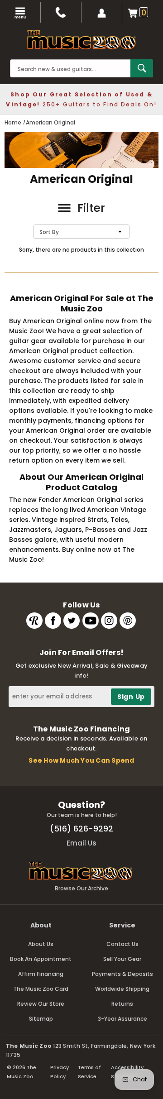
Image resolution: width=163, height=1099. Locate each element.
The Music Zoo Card (40, 989)
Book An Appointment (41, 959)
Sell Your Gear (122, 959)
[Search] (141, 68)
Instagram (109, 620)
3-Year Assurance (122, 1019)
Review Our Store (40, 1004)
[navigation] (20, 12)
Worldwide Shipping (122, 989)
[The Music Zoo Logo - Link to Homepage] (81, 39)
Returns (122, 1004)
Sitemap (41, 1019)
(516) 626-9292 (81, 828)
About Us (40, 944)
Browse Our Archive (81, 888)
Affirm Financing (40, 974)
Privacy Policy (59, 1072)
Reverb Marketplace (34, 620)
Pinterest (128, 620)
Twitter (71, 620)
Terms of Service (89, 1072)
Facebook (53, 620)
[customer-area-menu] (102, 12)
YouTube (90, 620)
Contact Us (122, 944)
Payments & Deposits (122, 974)
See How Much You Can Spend (81, 760)
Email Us (81, 843)
